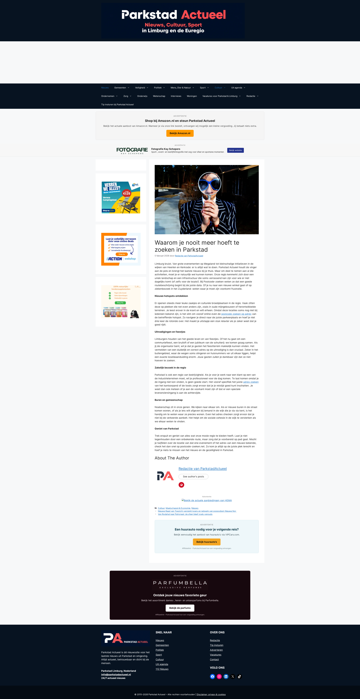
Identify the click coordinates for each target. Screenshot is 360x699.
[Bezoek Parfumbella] (180, 584)
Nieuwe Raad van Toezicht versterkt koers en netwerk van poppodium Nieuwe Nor (197, 511)
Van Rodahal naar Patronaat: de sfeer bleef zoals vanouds (185, 514)
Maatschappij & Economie (178, 508)
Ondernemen (107, 96)
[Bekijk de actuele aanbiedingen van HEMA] (207, 500)
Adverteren (216, 650)
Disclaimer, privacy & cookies (211, 694)
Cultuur (218, 87)
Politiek (158, 87)
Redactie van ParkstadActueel (203, 469)
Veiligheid (140, 87)
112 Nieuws (162, 669)
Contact (214, 659)
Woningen (192, 96)
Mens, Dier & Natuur (181, 87)
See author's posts (193, 476)
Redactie (251, 96)
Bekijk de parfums (180, 608)
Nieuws (105, 87)
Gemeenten (120, 87)
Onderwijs (142, 96)
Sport (203, 87)
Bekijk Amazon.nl (180, 133)
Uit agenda (236, 87)
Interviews (176, 96)
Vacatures (215, 654)
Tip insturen (216, 645)
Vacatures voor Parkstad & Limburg (219, 96)
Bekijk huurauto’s (206, 541)
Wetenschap (159, 96)
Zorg (125, 96)
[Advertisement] (180, 62)
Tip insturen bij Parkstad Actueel (117, 104)
